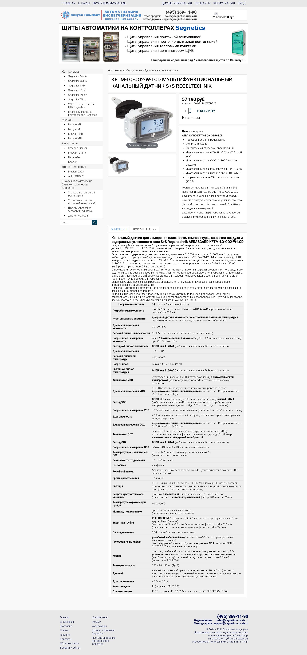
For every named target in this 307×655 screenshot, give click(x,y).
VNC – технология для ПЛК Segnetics (81, 106)
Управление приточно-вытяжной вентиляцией (81, 202)
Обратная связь (69, 643)
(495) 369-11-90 (181, 12)
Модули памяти (77, 152)
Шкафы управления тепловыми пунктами (80, 209)
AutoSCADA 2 (76, 176)
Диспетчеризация (176, 3)
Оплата (64, 630)
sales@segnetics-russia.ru (181, 16)
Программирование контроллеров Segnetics (82, 113)
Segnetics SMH (76, 85)
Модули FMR (75, 133)
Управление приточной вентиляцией (81, 194)
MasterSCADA (76, 171)
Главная (68, 3)
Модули (67, 119)
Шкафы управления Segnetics (103, 632)
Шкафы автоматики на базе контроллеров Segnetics (77, 184)
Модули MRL (75, 138)
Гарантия (65, 634)
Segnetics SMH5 (77, 80)
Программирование (109, 3)
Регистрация (224, 3)
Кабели (72, 162)
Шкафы (84, 3)
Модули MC (74, 129)
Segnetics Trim (76, 99)
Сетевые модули (77, 148)
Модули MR (74, 124)
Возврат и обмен (70, 647)
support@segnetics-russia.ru (179, 19)
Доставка (66, 626)
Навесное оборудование (127, 70)
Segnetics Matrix (77, 76)
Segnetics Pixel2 (77, 94)
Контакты (203, 3)
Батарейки (74, 157)
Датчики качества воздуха (160, 70)
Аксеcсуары (70, 143)
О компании (67, 621)
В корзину (206, 111)
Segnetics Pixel (76, 90)
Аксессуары (99, 626)
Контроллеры (71, 71)
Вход (242, 3)
